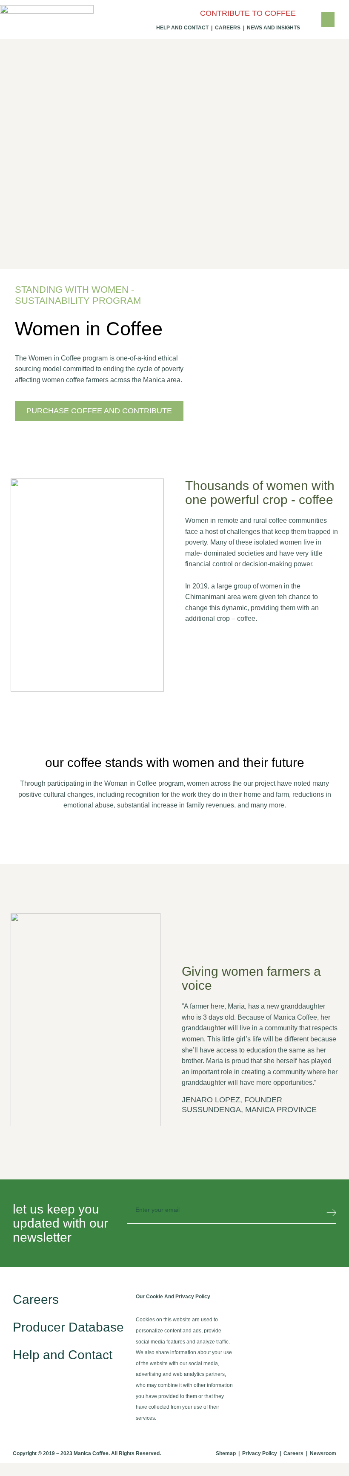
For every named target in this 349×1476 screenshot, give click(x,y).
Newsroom (323, 1453)
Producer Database (68, 1327)
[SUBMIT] (331, 1214)
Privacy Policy (259, 1453)
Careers (36, 1299)
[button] (328, 19)
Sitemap (226, 1453)
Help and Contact (62, 1355)
